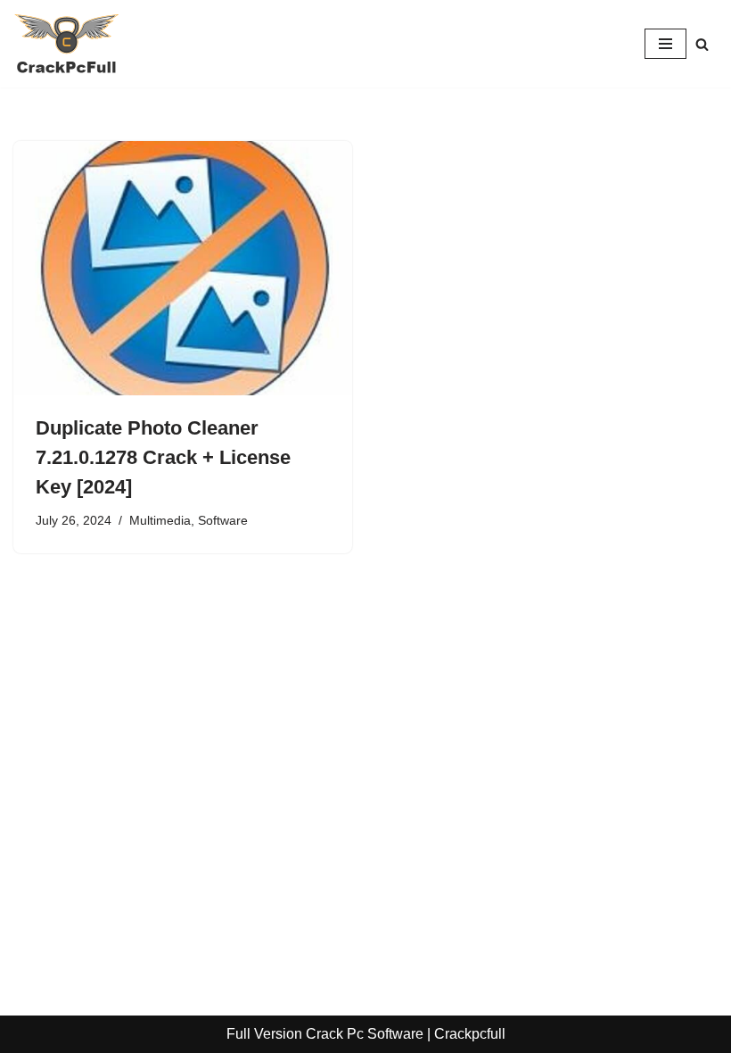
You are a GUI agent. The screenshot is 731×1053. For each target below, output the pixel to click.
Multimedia (160, 520)
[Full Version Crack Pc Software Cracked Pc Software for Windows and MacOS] (66, 43)
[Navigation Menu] (665, 44)
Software (223, 520)
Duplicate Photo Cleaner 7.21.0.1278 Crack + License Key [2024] (163, 457)
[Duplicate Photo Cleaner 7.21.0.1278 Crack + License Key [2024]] (182, 268)
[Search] (702, 44)
